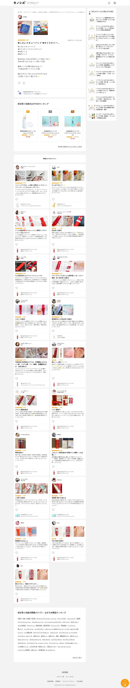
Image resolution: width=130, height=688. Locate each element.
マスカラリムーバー (38, 622)
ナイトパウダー (61, 618)
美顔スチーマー (51, 646)
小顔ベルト (34, 650)
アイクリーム (31, 625)
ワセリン (61, 643)
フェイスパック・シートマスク (68, 632)
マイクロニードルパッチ (25, 636)
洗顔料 (78, 618)
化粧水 (20, 618)
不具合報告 (80, 681)
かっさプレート (50, 650)
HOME (65, 672)
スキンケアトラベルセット (41, 632)
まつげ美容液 (22, 625)
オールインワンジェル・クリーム (46, 618)
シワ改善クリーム (23, 646)
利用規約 (57, 681)
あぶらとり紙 (74, 629)
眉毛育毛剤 (46, 625)
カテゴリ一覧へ (77, 657)
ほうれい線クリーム (71, 643)
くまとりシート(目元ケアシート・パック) (57, 629)
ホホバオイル (46, 639)
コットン (20, 632)
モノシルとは (69, 676)
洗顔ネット (44, 636)
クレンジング (71, 618)
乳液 (24, 618)
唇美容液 (63, 625)
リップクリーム (28, 629)
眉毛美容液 (39, 625)
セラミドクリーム (23, 639)
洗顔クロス (36, 636)
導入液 (33, 618)
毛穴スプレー (75, 622)
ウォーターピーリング (64, 646)
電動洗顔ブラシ (64, 636)
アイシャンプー (55, 625)
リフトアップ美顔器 (24, 650)
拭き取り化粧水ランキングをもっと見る (70, 146)
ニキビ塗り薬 (33, 646)
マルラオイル (22, 643)
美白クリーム (74, 636)
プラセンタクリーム (35, 639)
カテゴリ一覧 (60, 676)
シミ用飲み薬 (28, 632)
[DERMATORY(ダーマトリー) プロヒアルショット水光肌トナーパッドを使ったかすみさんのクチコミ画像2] (41, 28)
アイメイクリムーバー (24, 622)
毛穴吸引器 (41, 650)
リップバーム (71, 625)
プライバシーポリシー (68, 681)
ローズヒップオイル (69, 639)
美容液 (28, 618)
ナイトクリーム (53, 643)
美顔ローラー (42, 646)
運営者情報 (50, 681)
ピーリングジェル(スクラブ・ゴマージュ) (57, 622)
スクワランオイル (56, 639)
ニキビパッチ (54, 632)
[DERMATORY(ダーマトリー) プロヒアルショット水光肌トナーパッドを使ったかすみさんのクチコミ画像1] (25, 28)
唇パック (20, 629)
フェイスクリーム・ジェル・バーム (37, 643)
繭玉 (57, 636)
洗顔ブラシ (52, 636)
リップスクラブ (39, 629)
